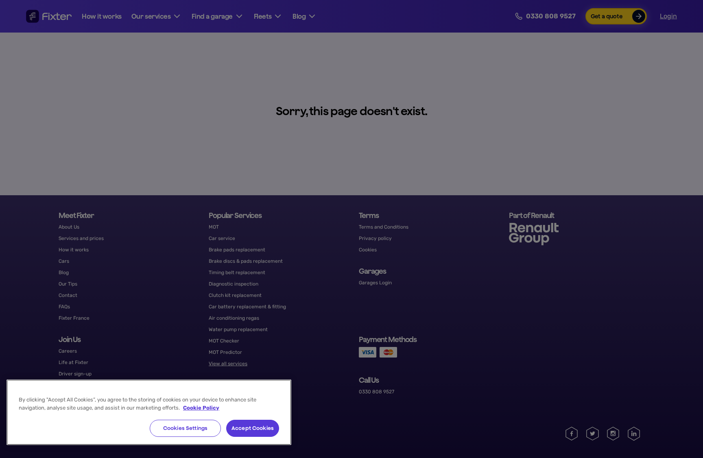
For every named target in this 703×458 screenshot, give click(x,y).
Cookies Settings (185, 428)
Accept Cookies (252, 428)
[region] (149, 412)
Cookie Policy (201, 408)
